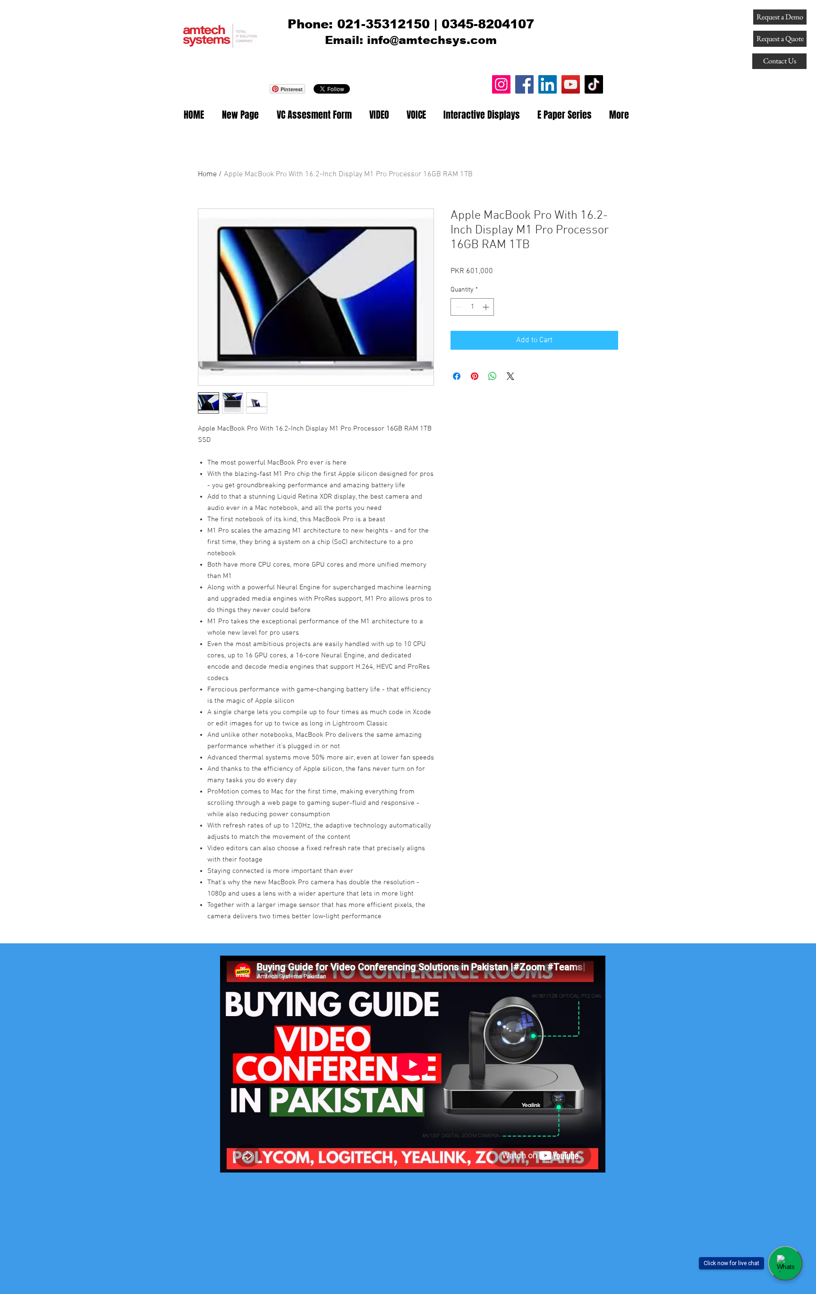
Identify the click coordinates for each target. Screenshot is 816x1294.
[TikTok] (594, 84)
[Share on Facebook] (456, 376)
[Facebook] (524, 84)
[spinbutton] (472, 307)
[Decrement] (458, 307)
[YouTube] (570, 84)
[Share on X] (510, 376)
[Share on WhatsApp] (492, 376)
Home (207, 174)
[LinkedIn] (547, 84)
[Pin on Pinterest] (474, 376)
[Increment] (487, 307)
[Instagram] (501, 84)
